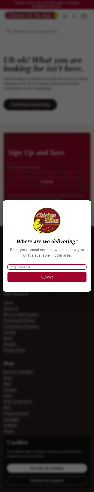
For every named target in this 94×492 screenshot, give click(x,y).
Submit (47, 277)
